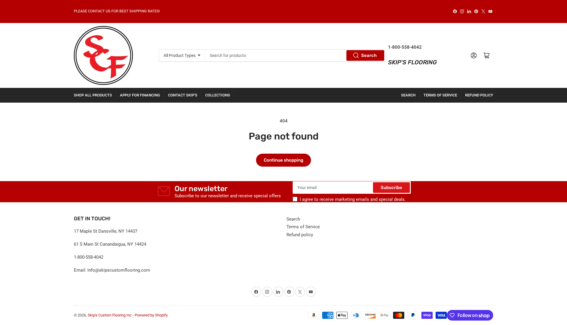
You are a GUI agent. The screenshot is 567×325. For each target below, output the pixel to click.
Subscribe (391, 187)
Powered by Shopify (151, 315)
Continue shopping (283, 160)
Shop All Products (93, 95)
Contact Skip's (182, 95)
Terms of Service (440, 95)
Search (369, 55)
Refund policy (479, 95)
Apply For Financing (140, 95)
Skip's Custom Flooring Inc (110, 315)
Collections (217, 95)
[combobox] (295, 55)
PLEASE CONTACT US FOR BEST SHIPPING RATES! (117, 11)
